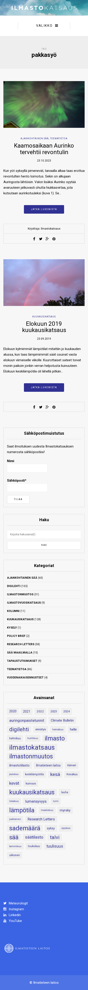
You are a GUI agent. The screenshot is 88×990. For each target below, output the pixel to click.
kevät (14, 783)
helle (73, 729)
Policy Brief (16, 636)
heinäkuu (57, 729)
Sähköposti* (16, 480)
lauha (64, 792)
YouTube (15, 921)
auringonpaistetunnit (26, 720)
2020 (12, 711)
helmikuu (15, 738)
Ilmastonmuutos (20, 594)
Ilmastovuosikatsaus (24, 602)
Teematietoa (58, 138)
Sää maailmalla (19, 652)
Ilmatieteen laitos (48, 765)
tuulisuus (54, 846)
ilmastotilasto (19, 765)
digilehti (19, 729)
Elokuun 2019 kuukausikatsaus (44, 327)
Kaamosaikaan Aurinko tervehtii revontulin (44, 148)
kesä (55, 774)
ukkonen (14, 855)
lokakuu (14, 801)
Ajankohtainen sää (35, 138)
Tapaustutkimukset (22, 660)
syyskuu (65, 828)
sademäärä (24, 828)
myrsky (65, 810)
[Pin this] (54, 239)
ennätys (40, 729)
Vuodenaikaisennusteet (25, 677)
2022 (40, 711)
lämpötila (21, 810)
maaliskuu (47, 810)
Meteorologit (18, 903)
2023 (54, 711)
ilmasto (55, 738)
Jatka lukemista (44, 209)
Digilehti (14, 586)
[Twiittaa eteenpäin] (41, 239)
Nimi (10, 461)
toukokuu (34, 846)
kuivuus (31, 783)
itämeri (71, 765)
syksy (51, 828)
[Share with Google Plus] (47, 239)
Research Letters (20, 644)
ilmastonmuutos (31, 756)
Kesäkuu (72, 774)
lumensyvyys (35, 801)
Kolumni (13, 611)
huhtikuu (32, 738)
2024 (66, 711)
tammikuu (15, 846)
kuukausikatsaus (32, 792)
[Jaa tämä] (34, 239)
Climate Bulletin (62, 720)
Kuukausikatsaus (44, 316)
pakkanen (15, 819)
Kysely (12, 627)
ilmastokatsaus (32, 747)
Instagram (16, 909)
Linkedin (14, 915)
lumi (55, 801)
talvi (55, 837)
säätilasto (34, 837)
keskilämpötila (34, 774)
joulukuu (14, 774)
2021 (26, 711)
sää (14, 837)
